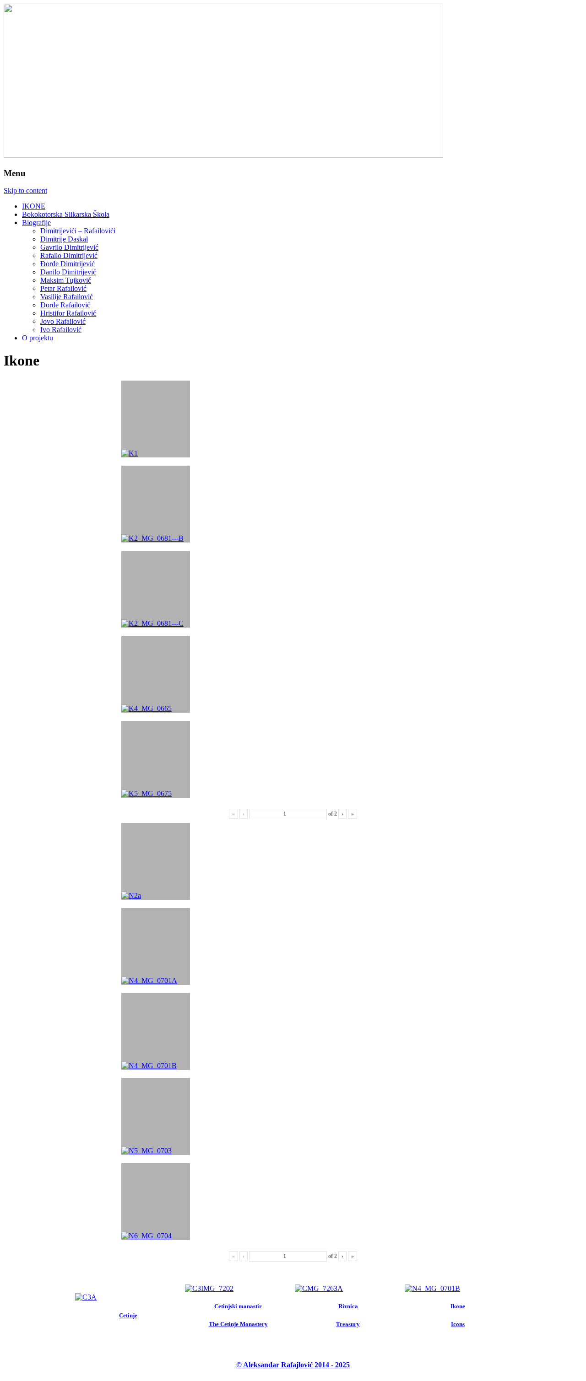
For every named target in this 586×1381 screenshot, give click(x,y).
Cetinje (128, 1315)
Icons (458, 1324)
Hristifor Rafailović (68, 313)
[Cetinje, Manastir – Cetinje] (86, 1297)
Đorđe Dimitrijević (67, 264)
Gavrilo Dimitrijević (69, 247)
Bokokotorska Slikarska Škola (65, 214)
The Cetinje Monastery (238, 1324)
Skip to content (25, 190)
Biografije (36, 222)
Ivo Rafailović (60, 329)
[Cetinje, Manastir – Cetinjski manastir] (209, 1288)
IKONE (33, 206)
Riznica (348, 1306)
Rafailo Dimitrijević (69, 255)
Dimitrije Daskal (64, 239)
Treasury (348, 1324)
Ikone (457, 1306)
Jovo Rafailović (63, 321)
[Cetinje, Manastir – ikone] (432, 1288)
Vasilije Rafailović (66, 297)
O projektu (37, 338)
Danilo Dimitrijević (68, 272)
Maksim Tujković (65, 280)
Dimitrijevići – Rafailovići (77, 231)
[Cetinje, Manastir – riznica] (319, 1288)
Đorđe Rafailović (65, 305)
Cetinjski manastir (238, 1306)
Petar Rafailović (63, 288)
